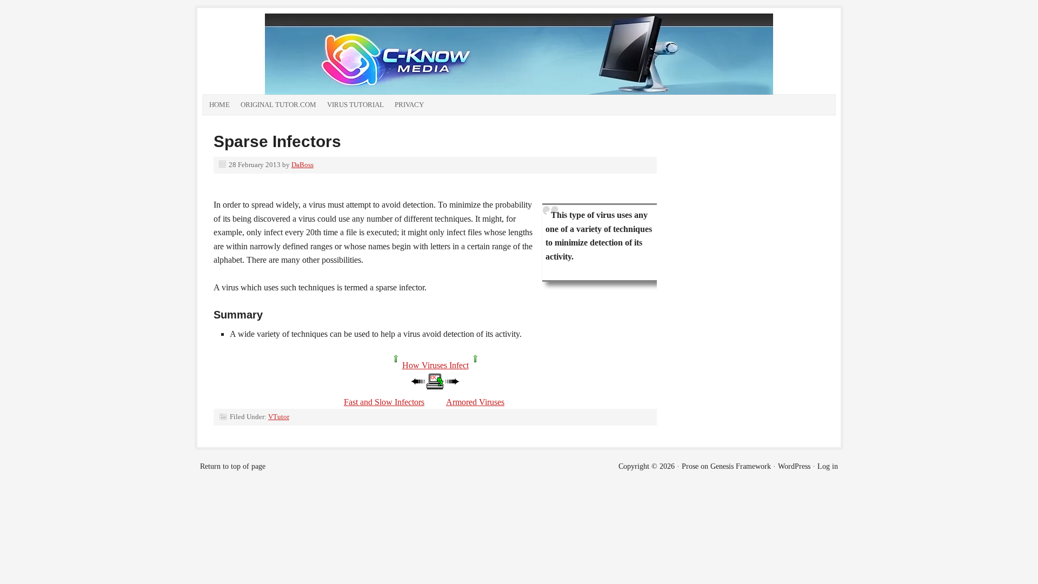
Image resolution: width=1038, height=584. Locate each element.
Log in (827, 466)
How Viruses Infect (435, 365)
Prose (690, 466)
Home (219, 105)
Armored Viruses (475, 402)
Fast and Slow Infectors (384, 402)
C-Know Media (386, 54)
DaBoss (302, 165)
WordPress (794, 466)
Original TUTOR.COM (278, 105)
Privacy (409, 105)
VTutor (278, 417)
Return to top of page (232, 466)
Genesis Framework (740, 466)
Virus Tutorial (355, 105)
